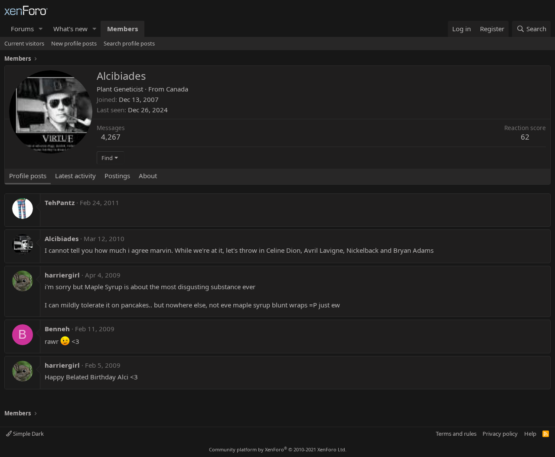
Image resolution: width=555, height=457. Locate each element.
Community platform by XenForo (277, 449)
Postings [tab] (117, 175)
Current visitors (24, 43)
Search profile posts (129, 43)
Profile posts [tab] (27, 175)
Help (530, 433)
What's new (70, 28)
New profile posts (74, 43)
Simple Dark (28, 433)
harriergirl (62, 275)
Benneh (57, 328)
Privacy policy (500, 433)
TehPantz (60, 202)
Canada (177, 89)
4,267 (111, 137)
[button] (41, 29)
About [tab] (148, 175)
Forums (22, 28)
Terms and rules (456, 433)
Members (122, 28)
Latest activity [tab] (75, 175)
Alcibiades (61, 238)
